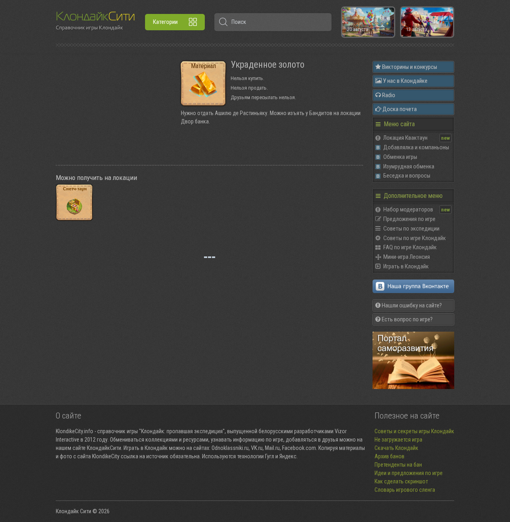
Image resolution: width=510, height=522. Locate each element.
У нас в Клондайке (405, 80)
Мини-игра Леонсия (406, 256)
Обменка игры (400, 156)
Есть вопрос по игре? (407, 319)
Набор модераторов (408, 209)
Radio (388, 95)
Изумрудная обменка (408, 166)
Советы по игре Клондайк (414, 238)
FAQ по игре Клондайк (410, 247)
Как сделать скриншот (401, 481)
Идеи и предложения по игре (409, 473)
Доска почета (399, 109)
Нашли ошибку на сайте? (411, 305)
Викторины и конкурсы (409, 66)
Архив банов (389, 456)
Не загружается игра (398, 439)
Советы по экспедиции (411, 228)
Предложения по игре (409, 219)
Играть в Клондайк (406, 266)
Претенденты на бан (398, 464)
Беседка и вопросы (406, 175)
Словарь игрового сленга (405, 490)
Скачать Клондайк (396, 448)
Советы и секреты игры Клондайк (414, 431)
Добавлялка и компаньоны (416, 147)
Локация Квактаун (405, 137)
